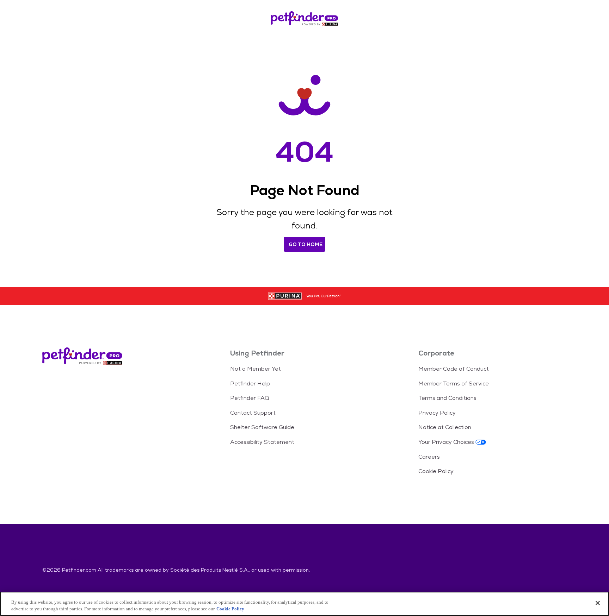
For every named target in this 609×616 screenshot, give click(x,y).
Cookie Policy (230, 608)
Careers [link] (429, 456)
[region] (304, 604)
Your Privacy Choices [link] (446, 442)
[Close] (597, 603)
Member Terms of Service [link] (453, 383)
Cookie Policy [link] (436, 471)
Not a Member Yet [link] (255, 368)
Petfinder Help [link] (250, 383)
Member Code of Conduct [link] (453, 368)
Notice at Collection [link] (444, 427)
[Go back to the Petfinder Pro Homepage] (304, 19)
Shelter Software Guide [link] (262, 427)
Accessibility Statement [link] (262, 442)
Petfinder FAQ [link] (249, 398)
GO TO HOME (305, 244)
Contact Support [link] (253, 412)
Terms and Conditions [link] (447, 398)
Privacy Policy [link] (437, 412)
